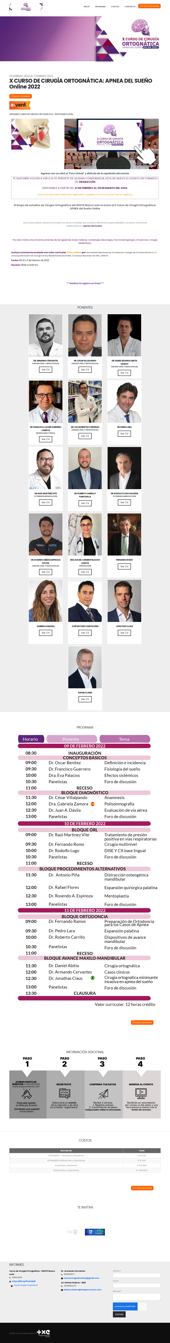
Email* (116, 1281)
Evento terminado (150, 6)
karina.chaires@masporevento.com (82, 1289)
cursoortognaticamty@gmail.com (81, 1278)
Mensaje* (117, 1291)
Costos (115, 6)
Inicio (87, 6)
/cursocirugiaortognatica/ (25, 1285)
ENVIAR (119, 1314)
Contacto (130, 6)
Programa (100, 6)
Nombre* (117, 1271)
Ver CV (46, 369)
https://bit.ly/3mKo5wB (24, 1281)
